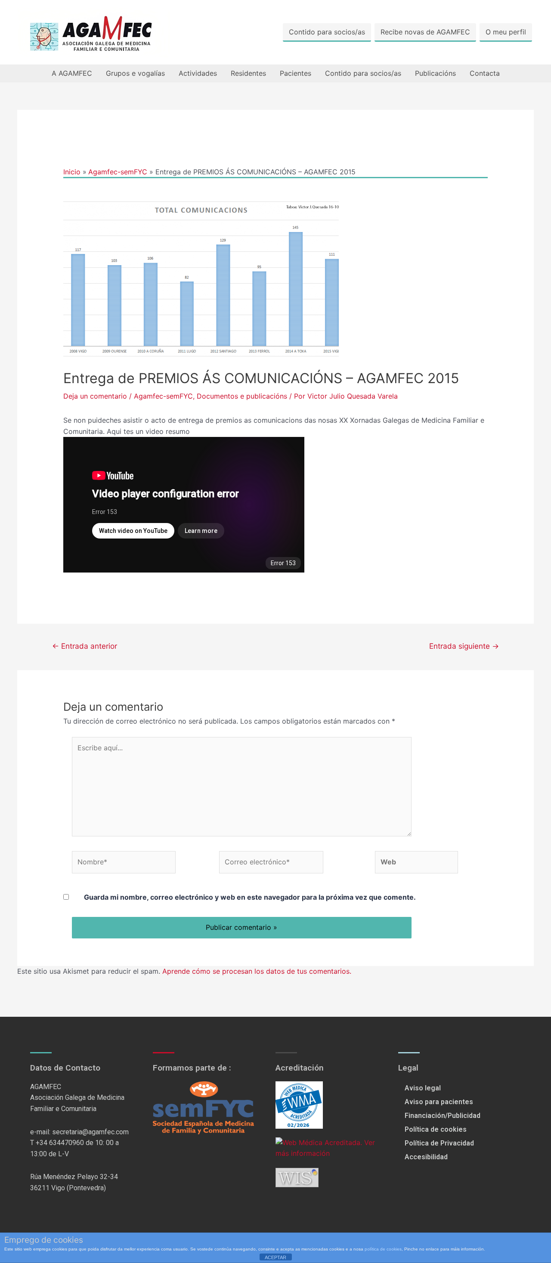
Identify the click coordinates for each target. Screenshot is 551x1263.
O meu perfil (506, 32)
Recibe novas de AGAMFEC (425, 32)
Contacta (485, 73)
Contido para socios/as (327, 32)
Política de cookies (436, 1129)
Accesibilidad (426, 1157)
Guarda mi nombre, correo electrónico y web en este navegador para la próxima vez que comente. (250, 897)
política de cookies (383, 1249)
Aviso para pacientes (439, 1102)
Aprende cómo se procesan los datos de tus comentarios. (256, 971)
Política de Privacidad (439, 1143)
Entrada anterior (84, 645)
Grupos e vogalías (135, 73)
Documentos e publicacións (242, 396)
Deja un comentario (95, 396)
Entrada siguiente (464, 645)
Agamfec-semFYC (163, 396)
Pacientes (295, 73)
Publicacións (435, 73)
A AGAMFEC (72, 73)
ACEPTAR (275, 1257)
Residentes (248, 73)
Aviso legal (423, 1088)
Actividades (198, 73)
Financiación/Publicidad (442, 1115)
